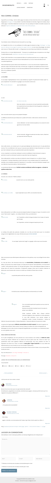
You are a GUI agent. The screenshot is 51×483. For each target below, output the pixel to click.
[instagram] (44, 4)
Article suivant (43, 373)
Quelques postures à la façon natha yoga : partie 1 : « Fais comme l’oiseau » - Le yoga (24, 426)
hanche (3, 119)
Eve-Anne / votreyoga (11, 412)
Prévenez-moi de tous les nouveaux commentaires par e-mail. (17, 463)
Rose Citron (8, 384)
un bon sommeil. (33, 234)
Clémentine (9, 400)
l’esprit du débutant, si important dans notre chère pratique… (21, 25)
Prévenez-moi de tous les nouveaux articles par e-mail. (15, 466)
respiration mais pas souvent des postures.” (23, 54)
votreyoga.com (10, 21)
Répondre (47, 396)
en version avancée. (22, 101)
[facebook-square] (44, 6)
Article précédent (8, 373)
